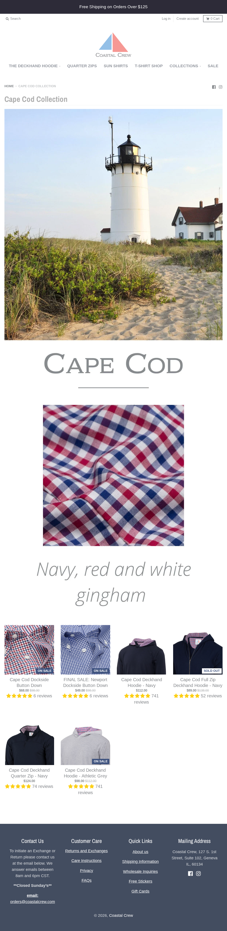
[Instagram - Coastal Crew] (221, 86)
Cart (215, 18)
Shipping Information (140, 861)
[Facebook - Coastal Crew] (214, 86)
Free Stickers (140, 881)
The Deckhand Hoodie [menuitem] (33, 66)
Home (9, 86)
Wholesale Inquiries (140, 871)
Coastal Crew (121, 915)
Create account (187, 18)
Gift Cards (140, 891)
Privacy (86, 870)
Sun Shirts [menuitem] (116, 66)
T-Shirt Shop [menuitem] (149, 66)
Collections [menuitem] (184, 66)
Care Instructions (86, 860)
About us (140, 852)
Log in (166, 18)
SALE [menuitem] (213, 66)
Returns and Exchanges (86, 851)
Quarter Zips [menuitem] (82, 66)
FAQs (87, 880)
